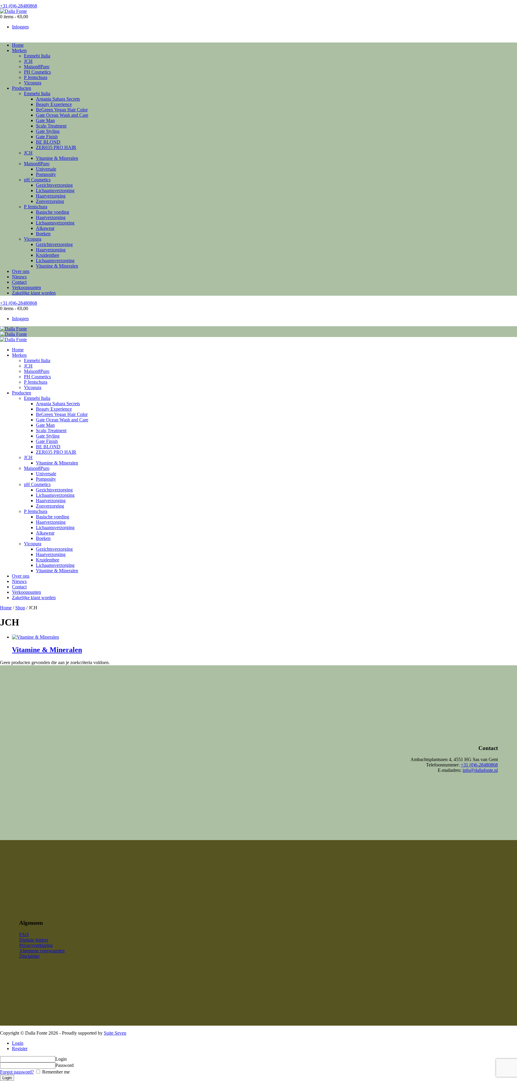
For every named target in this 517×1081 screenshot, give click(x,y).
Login (17, 1043)
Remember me (55, 1071)
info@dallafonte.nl (480, 770)
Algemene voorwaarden (42, 950)
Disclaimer (29, 956)
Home (6, 607)
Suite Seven (115, 1033)
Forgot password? (17, 1071)
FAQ (24, 934)
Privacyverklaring (36, 945)
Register (20, 1048)
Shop (20, 607)
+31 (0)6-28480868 (479, 764)
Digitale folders (33, 939)
